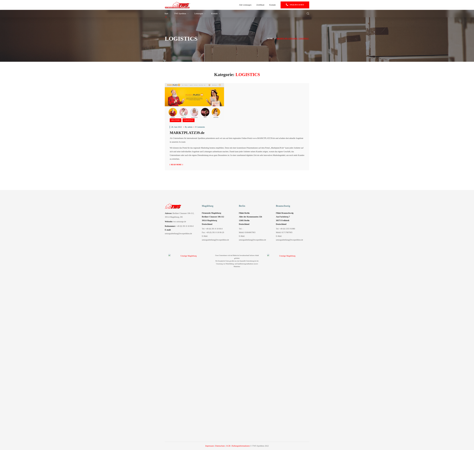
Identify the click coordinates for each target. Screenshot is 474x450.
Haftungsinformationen (241, 446)
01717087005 (287, 232)
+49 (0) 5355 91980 (287, 229)
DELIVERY (175, 120)
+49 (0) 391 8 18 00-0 (214, 229)
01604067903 (250, 232)
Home (270, 39)
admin (190, 127)
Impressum (209, 446)
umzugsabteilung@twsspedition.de (215, 240)
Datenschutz (220, 446)
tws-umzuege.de (179, 221)
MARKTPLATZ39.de (187, 133)
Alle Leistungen (245, 5)
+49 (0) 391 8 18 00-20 (215, 232)
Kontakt (272, 5)
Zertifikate (260, 5)
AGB (228, 446)
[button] (295, 4)
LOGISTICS (188, 120)
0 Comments (200, 127)
